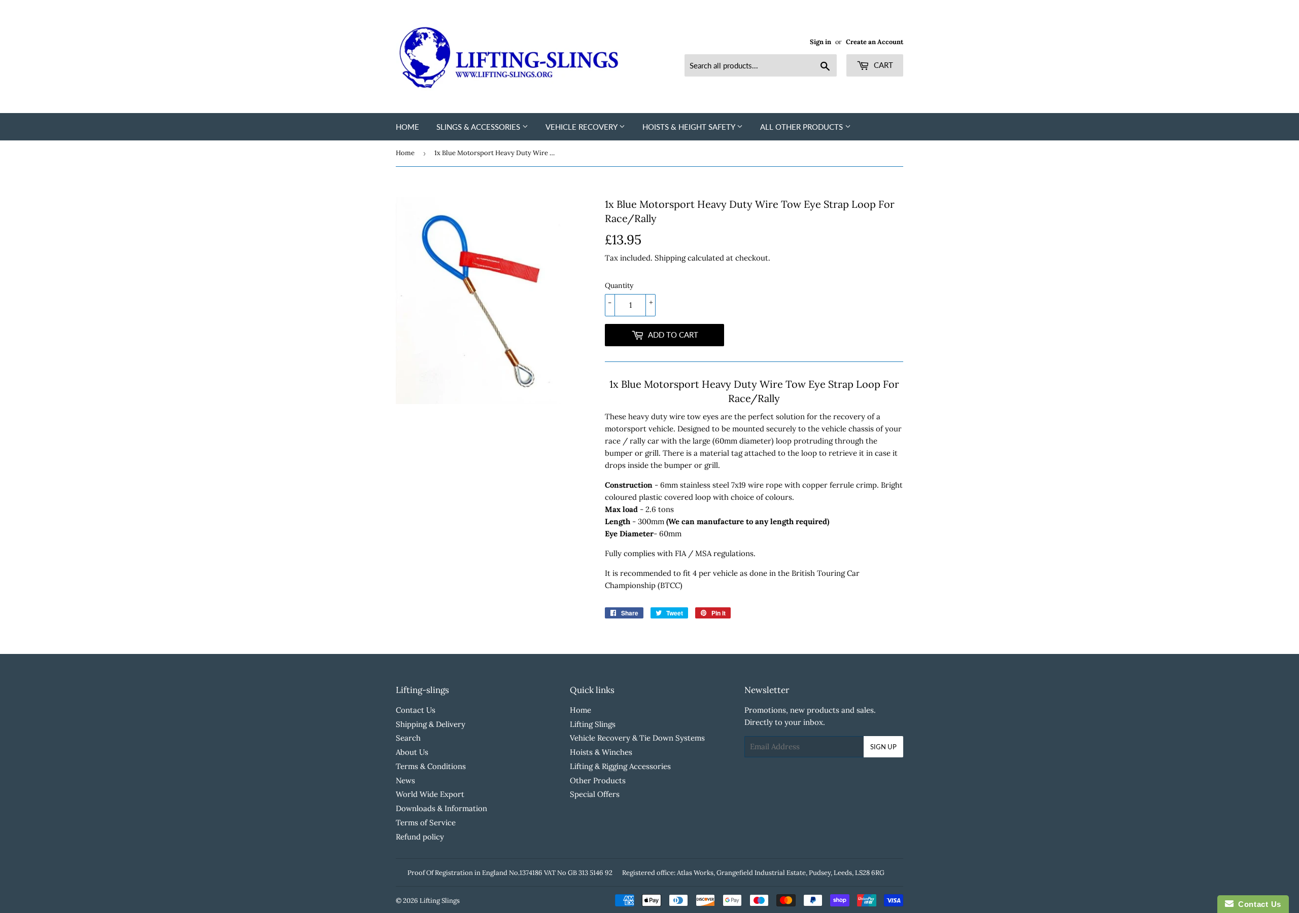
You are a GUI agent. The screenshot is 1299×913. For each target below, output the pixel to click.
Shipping (670, 258)
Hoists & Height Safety (689, 126)
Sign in (820, 42)
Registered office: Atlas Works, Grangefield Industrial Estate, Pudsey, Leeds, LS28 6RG (753, 872)
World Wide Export (430, 794)
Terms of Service (426, 822)
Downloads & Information (441, 808)
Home (407, 126)
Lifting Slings (593, 724)
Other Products (598, 780)
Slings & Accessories (479, 126)
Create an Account (874, 42)
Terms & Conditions (431, 766)
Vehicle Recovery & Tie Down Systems (637, 738)
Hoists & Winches (601, 752)
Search (408, 738)
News (405, 780)
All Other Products (802, 126)
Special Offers (595, 794)
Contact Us (415, 710)
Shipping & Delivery (430, 724)
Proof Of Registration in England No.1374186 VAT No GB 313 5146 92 (509, 872)
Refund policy (420, 837)
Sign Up (883, 747)
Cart (882, 64)
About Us (412, 752)
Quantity (619, 285)
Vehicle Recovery (582, 126)
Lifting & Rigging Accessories (620, 766)
